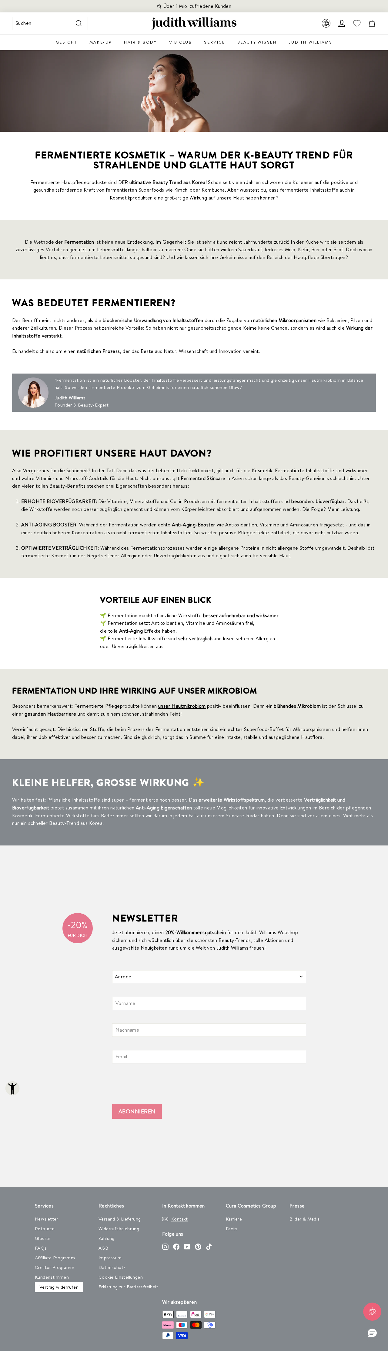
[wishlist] (357, 23)
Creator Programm (54, 1267)
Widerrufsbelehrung (119, 1228)
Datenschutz (112, 1267)
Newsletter (46, 1219)
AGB (103, 1248)
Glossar (43, 1238)
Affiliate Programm (55, 1257)
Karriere (234, 1219)
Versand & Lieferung (120, 1219)
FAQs (41, 1248)
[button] (372, 1333)
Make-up (100, 42)
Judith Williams (310, 42)
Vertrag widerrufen (59, 1287)
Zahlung (107, 1238)
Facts (231, 1228)
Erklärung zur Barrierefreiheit (128, 1286)
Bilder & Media (304, 1219)
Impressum (110, 1257)
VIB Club (180, 42)
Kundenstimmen (52, 1277)
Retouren (45, 1228)
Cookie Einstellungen (121, 1277)
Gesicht (66, 42)
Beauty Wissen (257, 42)
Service (214, 42)
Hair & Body (140, 42)
